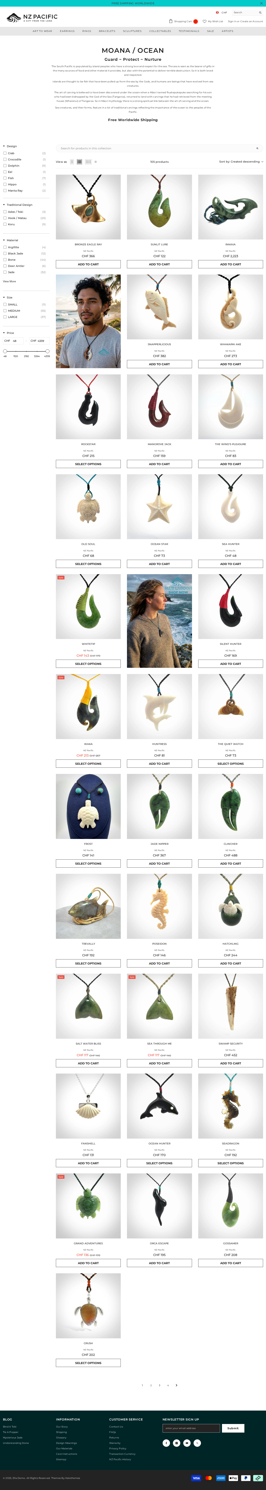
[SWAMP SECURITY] (230, 1006)
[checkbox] (26, 153)
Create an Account (251, 21)
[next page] (177, 1385)
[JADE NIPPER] (159, 806)
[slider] (5, 351)
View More (9, 281)
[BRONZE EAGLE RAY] (88, 207)
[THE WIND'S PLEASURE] (230, 406)
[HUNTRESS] (159, 706)
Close (261, 3)
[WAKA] (88, 706)
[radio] (72, 161)
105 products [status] (159, 162)
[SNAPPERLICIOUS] (159, 307)
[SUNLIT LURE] (159, 207)
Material (12, 240)
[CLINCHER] (230, 806)
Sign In (232, 21)
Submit (233, 1428)
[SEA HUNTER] (230, 506)
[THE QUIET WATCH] (230, 706)
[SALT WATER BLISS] (88, 1006)
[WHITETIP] (88, 606)
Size (9, 297)
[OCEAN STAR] (159, 506)
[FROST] (88, 806)
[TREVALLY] (88, 906)
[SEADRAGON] (230, 1106)
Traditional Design (20, 205)
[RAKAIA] (230, 207)
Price (10, 333)
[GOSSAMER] (230, 1205)
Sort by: (239, 161)
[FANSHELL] (88, 1106)
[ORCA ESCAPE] (159, 1205)
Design (12, 146)
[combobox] (244, 12)
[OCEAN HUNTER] (159, 1106)
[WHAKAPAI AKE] (230, 307)
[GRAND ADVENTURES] (88, 1205)
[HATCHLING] (230, 906)
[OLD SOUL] (88, 506)
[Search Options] (259, 148)
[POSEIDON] (159, 906)
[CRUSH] (88, 1305)
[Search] (247, 13)
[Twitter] (197, 1443)
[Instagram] (176, 1443)
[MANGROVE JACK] (159, 406)
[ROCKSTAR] (88, 406)
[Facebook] (166, 1443)
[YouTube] (187, 1443)
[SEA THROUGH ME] (159, 1006)
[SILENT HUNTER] (230, 606)
